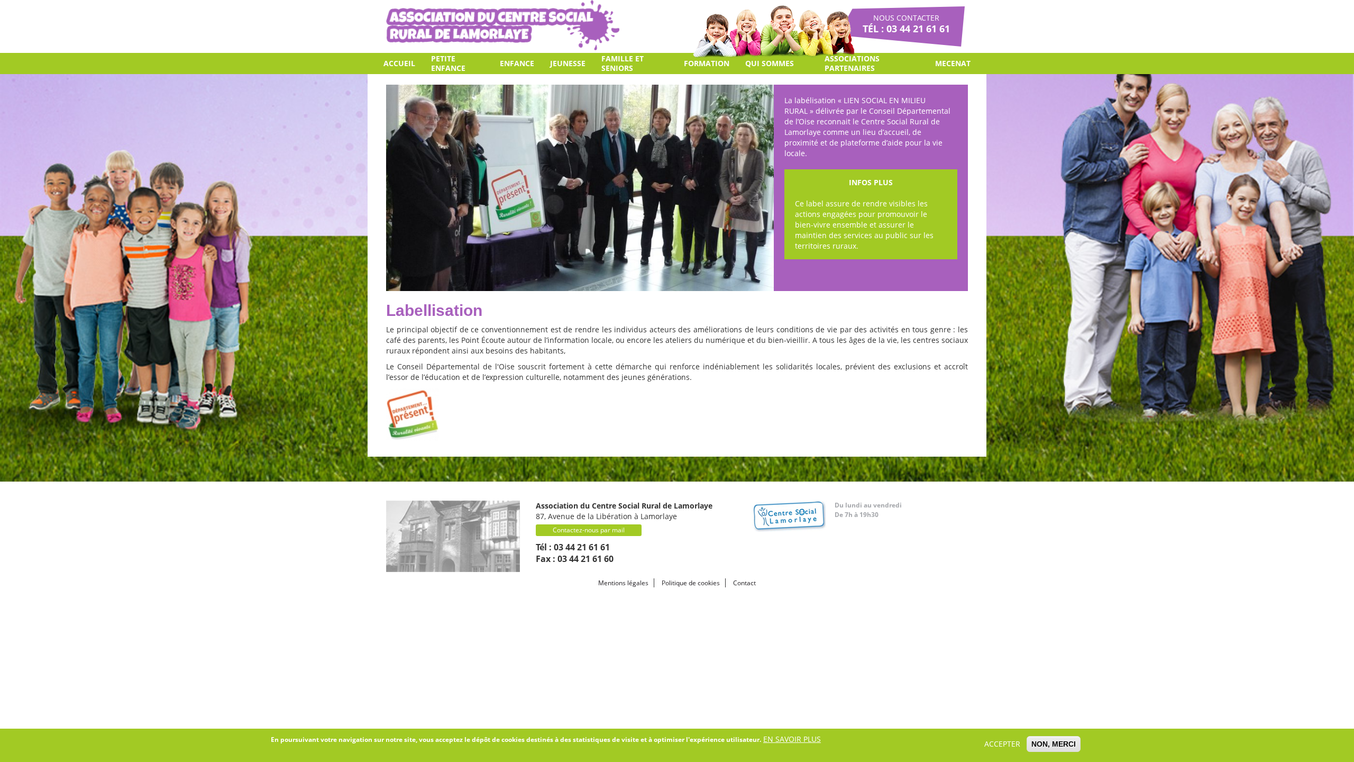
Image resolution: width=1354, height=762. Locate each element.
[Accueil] (502, 25)
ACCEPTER (1002, 744)
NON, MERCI (1053, 744)
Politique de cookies (691, 582)
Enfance (517, 63)
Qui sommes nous (769, 66)
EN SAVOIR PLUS (792, 739)
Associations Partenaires (852, 63)
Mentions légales (623, 582)
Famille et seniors (622, 63)
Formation (706, 63)
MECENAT (953, 63)
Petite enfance (448, 63)
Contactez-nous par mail (589, 529)
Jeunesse (567, 63)
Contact (744, 582)
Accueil (399, 63)
